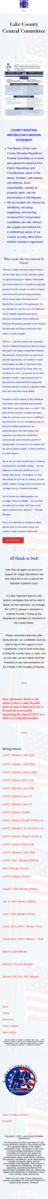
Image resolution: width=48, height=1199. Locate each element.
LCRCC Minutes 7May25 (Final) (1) (22, 836)
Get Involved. (13, 540)
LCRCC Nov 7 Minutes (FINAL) (20, 860)
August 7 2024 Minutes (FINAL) (20, 888)
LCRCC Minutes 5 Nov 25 (17, 804)
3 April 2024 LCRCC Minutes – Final (22, 939)
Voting (5, 1013)
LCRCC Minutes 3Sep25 (16, 812)
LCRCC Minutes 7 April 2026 (18, 764)
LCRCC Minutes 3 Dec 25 (17, 796)
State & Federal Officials (15, 1115)
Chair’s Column (10, 1026)
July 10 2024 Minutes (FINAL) (19, 901)
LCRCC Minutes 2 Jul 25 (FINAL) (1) (23, 828)
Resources (8, 1019)
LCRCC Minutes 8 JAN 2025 (18, 852)
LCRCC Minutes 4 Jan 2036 (18, 788)
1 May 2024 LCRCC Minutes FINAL (22, 926)
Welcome (24, 4)
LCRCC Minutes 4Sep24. (16, 876)
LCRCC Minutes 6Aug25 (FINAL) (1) (23, 820)
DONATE (7, 1121)
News (5, 1006)
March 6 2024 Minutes (14, 951)
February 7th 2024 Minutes (17, 964)
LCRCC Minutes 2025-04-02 (18, 844)
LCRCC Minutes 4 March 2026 (19, 772)
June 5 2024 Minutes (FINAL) (18, 914)
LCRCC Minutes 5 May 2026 (18, 755)
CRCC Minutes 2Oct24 (15, 868)
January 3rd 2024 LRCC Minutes (20, 976)
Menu (24, 11)
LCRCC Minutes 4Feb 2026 (18, 780)
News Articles (9, 1032)
